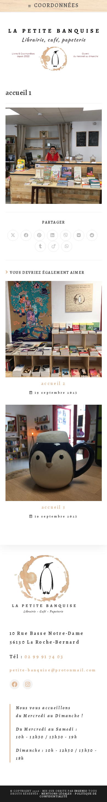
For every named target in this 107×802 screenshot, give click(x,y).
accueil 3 (53, 507)
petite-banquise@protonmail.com (53, 670)
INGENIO (81, 791)
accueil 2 (53, 384)
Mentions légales (56, 793)
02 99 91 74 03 (44, 656)
